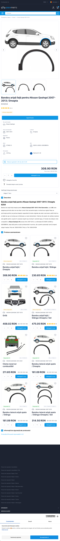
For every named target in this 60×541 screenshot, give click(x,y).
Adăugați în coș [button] (35, 175)
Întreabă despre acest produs (14, 184)
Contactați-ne (5, 2)
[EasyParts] (9, 8)
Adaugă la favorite (11, 180)
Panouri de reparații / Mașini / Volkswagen (11, 502)
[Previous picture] (3, 50)
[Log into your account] (53, 7)
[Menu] (2, 13)
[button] (5, 175)
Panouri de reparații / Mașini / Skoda (10, 496)
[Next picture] (56, 50)
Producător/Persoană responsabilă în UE (12, 434)
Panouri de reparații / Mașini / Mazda (10, 483)
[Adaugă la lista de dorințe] (26, 238)
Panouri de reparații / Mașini (7, 480)
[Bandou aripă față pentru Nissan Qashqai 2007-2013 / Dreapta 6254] (8, 87)
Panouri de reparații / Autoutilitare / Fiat (10, 470)
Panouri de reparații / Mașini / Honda (10, 476)
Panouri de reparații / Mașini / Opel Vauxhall (11, 493)
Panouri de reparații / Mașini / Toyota (10, 499)
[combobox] (30, 193)
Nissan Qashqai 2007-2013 (23, 17)
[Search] (57, 13)
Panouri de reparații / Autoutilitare (9, 467)
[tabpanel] (30, 140)
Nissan (13, 17)
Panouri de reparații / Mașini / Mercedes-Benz (12, 486)
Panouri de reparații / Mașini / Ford (9, 473)
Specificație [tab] (30, 118)
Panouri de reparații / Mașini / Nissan (10, 489)
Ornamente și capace (5, 17)
